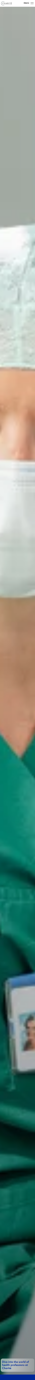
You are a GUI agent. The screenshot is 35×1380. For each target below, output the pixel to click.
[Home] (6, 3)
